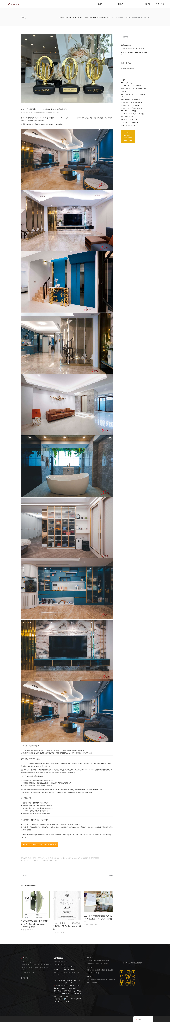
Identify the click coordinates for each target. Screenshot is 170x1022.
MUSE (124, 89)
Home (61, 17)
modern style (127, 117)
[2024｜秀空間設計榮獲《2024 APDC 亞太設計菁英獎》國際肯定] (98, 901)
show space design (28, 861)
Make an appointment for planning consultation (41, 844)
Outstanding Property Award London (38, 858)
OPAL (22, 858)
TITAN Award (126, 100)
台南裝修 (63, 858)
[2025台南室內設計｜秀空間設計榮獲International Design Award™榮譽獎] (35, 904)
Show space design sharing (73, 17)
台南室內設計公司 (127, 102)
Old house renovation (43, 861)
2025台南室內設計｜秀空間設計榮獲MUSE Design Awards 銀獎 (67, 926)
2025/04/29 (24, 113)
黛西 (24, 930)
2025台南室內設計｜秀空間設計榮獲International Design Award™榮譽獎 (35, 924)
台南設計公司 (85, 858)
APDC (124, 83)
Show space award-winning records (97, 17)
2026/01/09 (30, 930)
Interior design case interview (131, 49)
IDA (129, 83)
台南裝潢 (69, 858)
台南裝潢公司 (76, 858)
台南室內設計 (56, 858)
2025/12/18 (61, 932)
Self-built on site (57, 861)
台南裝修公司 (126, 105)
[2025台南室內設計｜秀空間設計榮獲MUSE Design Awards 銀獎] (67, 905)
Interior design (94, 858)
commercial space (128, 111)
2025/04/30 (93, 924)
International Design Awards (132, 86)
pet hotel (139, 114)
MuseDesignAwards (135, 89)
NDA (146, 89)
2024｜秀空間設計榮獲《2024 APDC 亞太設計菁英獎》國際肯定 (98, 918)
